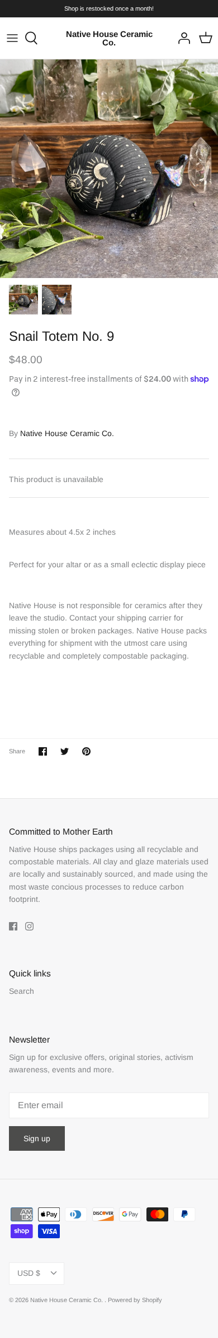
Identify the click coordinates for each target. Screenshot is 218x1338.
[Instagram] (29, 926)
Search (21, 991)
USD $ (28, 1272)
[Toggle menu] (12, 38)
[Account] (181, 38)
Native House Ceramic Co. (67, 433)
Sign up (36, 1138)
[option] (109, 168)
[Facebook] (13, 926)
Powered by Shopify (135, 1300)
